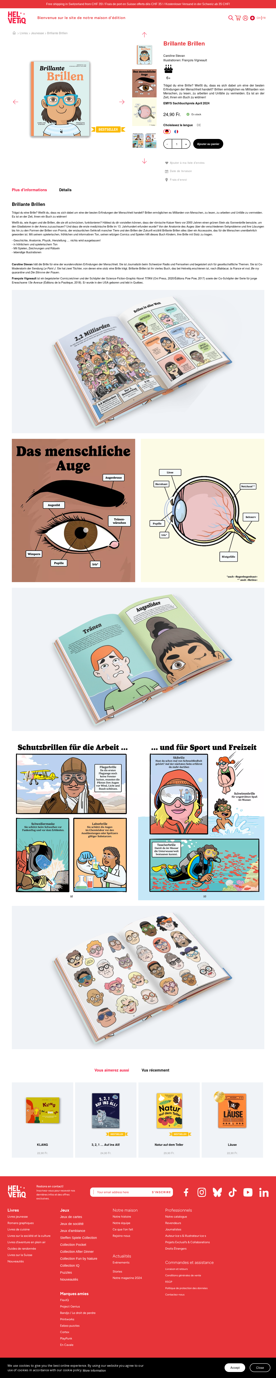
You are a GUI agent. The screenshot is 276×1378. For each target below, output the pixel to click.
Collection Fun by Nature (78, 1258)
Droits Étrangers (175, 1248)
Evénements (121, 1262)
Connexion (245, 18)
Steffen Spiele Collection (78, 1238)
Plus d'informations (29, 190)
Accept (235, 1367)
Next (121, 102)
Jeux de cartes (71, 1217)
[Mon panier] (238, 18)
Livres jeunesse (18, 1216)
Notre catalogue (176, 1216)
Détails (65, 190)
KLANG (42, 1144)
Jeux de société (72, 1224)
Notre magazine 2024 (127, 1278)
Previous (15, 102)
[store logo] (21, 17)
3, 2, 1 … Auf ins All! (106, 1144)
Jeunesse (37, 33)
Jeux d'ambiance (72, 1231)
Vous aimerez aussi (111, 1070)
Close (260, 1367)
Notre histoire (122, 1216)
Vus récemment (155, 1070)
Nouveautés (16, 1261)
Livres (24, 33)
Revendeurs (173, 1223)
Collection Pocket (73, 1245)
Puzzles (66, 1272)
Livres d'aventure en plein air (26, 1242)
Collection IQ (69, 1265)
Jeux (64, 1210)
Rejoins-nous (121, 1236)
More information (94, 1370)
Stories (117, 1271)
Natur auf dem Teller (169, 1144)
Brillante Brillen (57, 33)
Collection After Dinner (77, 1252)
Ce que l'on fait (123, 1229)
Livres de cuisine (19, 1229)
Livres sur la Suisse (20, 1255)
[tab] (35, 190)
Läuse (232, 1144)
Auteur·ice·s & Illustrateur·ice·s (185, 1236)
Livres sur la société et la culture (29, 1236)
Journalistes (173, 1229)
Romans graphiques (21, 1223)
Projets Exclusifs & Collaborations (187, 1242)
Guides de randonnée (22, 1248)
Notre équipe (122, 1223)
